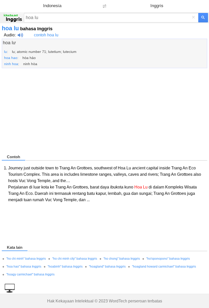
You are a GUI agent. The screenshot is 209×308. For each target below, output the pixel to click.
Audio (9, 35)
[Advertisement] (104, 113)
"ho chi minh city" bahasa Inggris (74, 258)
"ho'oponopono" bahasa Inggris (168, 258)
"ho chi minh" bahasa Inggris (26, 258)
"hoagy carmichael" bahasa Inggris (30, 274)
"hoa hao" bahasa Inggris (23, 266)
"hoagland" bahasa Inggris (107, 266)
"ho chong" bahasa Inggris (121, 258)
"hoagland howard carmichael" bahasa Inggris (164, 266)
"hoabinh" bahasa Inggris (65, 266)
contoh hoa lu (46, 35)
